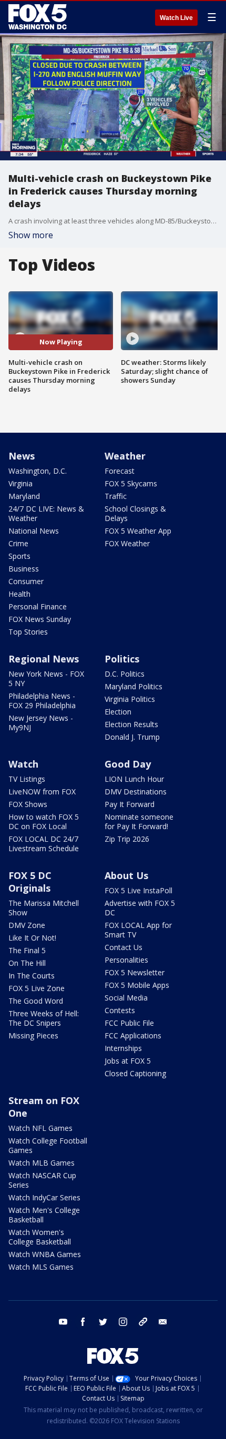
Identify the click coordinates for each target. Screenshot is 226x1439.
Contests (120, 1010)
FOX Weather (127, 543)
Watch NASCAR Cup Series (42, 1180)
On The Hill (27, 963)
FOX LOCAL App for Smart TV (138, 930)
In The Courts (31, 976)
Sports (19, 556)
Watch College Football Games (47, 1145)
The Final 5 (27, 950)
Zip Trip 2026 (127, 839)
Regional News (43, 658)
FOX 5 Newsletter (135, 972)
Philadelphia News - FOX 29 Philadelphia (42, 700)
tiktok (143, 1321)
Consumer (26, 581)
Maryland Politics (133, 686)
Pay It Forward (130, 804)
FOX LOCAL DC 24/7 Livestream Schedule (43, 843)
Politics (122, 658)
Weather (125, 456)
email (163, 1321)
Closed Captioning (135, 1073)
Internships (123, 1048)
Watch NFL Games (40, 1128)
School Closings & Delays (135, 513)
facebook (83, 1321)
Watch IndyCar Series (44, 1197)
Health (19, 594)
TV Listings (26, 779)
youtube (63, 1321)
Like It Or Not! (32, 938)
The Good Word (35, 1001)
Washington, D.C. (37, 471)
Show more (30, 235)
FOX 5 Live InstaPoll (138, 890)
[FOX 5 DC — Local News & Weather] (38, 16)
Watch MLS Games (41, 1267)
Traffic (116, 496)
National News (33, 531)
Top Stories (28, 632)
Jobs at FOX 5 (128, 1061)
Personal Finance (37, 606)
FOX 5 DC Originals (30, 881)
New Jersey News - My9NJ (40, 722)
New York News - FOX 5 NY (46, 678)
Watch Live (176, 18)
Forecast (120, 471)
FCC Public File (129, 1023)
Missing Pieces (33, 1035)
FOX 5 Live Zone (36, 988)
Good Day (128, 764)
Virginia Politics (130, 699)
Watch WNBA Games (44, 1254)
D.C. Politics (125, 674)
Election (118, 712)
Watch (23, 764)
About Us (126, 875)
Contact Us (123, 947)
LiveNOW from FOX (42, 792)
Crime (18, 543)
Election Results (131, 724)
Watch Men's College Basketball (44, 1214)
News (21, 456)
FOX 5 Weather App (138, 531)
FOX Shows (27, 804)
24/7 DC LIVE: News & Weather (46, 513)
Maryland (24, 496)
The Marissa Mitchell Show (43, 907)
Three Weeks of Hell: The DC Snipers (43, 1018)
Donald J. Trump (132, 737)
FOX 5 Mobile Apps (137, 985)
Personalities (126, 960)
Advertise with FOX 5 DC (140, 907)
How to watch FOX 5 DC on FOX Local (43, 821)
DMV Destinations (136, 792)
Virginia (20, 483)
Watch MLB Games (41, 1163)
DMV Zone (26, 925)
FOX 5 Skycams (131, 483)
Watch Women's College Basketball (39, 1237)
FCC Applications (133, 1035)
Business (23, 569)
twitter (103, 1321)
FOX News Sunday (39, 619)
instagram (123, 1321)
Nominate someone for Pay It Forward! (139, 821)
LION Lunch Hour (134, 779)
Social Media (126, 998)
